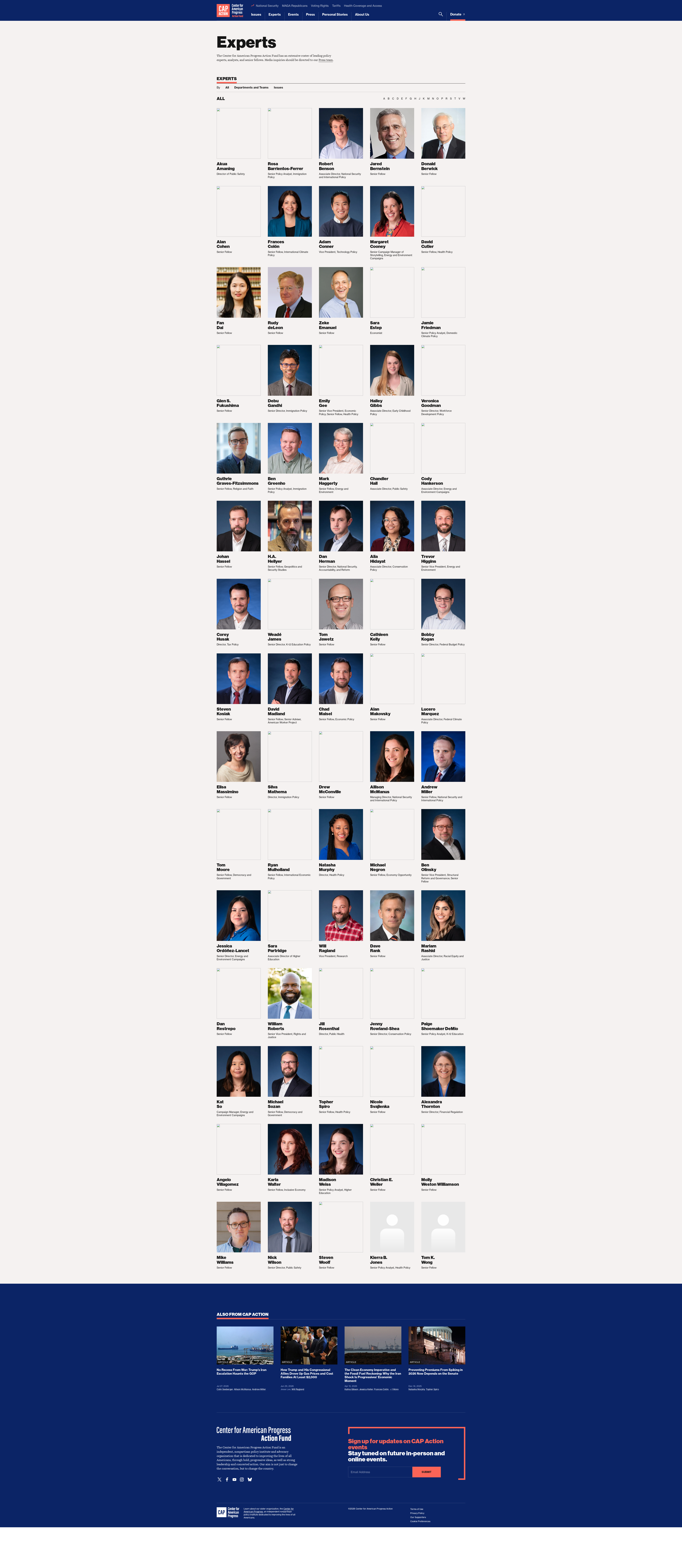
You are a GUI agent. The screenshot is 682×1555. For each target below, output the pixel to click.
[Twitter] (219, 1479)
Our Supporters (418, 1517)
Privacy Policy (417, 1513)
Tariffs (336, 5)
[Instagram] (242, 1479)
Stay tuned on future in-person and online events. (396, 1450)
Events (293, 14)
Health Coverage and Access (363, 5)
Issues (256, 14)
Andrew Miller (259, 1389)
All (227, 87)
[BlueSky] (250, 1479)
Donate (456, 14)
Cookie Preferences (420, 1521)
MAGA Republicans (294, 5)
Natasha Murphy (416, 1389)
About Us (362, 14)
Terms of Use (416, 1509)
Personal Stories (335, 14)
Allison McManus (242, 1389)
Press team (326, 60)
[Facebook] (227, 1479)
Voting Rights (320, 5)
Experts (275, 14)
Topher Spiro (432, 1389)
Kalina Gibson (351, 1389)
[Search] (441, 16)
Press (310, 14)
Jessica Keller (366, 1389)
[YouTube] (234, 1479)
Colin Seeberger (225, 1389)
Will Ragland (298, 1389)
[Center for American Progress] (223, 10)
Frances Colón (381, 1389)
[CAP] (228, 1512)
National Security (267, 5)
